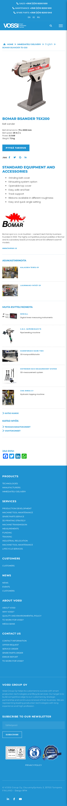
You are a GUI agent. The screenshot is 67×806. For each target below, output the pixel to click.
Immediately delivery (29, 44)
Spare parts (34, 12)
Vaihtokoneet (12, 431)
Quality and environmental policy (21, 616)
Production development (16, 508)
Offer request (10, 645)
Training (7, 537)
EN (29, 17)
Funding (7, 532)
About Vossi (8, 608)
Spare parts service (13, 516)
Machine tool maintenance (17, 512)
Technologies (10, 483)
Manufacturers (11, 487)
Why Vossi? (8, 612)
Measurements (10, 528)
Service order (10, 649)
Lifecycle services (12, 549)
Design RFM (21, 790)
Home (10, 44)
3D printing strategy (14, 520)
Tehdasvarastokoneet (17, 427)
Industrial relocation (15, 541)
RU (38, 17)
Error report (10, 657)
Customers (8, 566)
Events (6, 587)
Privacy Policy (33, 765)
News (5, 583)
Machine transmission (14, 524)
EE (34, 17)
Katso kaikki (12, 413)
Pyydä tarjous (16, 148)
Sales (33, 3)
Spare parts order (12, 653)
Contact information (14, 641)
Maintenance (33, 8)
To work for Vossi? (13, 620)
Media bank (8, 624)
